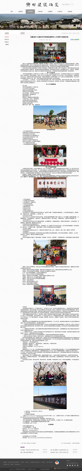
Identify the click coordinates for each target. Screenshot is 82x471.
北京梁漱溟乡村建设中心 (35, 462)
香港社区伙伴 (17, 464)
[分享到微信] (78, 39)
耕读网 (12, 464)
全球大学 (27, 462)
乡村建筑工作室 (6, 464)
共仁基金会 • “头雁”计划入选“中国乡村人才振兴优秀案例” (31, 449)
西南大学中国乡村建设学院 (13, 462)
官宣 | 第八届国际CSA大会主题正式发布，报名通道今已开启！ (62, 449)
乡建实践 (74, 33)
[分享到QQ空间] (72, 39)
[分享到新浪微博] (74, 39)
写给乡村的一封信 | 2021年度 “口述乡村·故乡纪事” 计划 (61, 452)
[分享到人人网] (77, 39)
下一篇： (70, 443)
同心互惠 (43, 462)
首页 (12, 11)
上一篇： (28, 443)
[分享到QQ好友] (67, 465)
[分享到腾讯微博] (75, 39)
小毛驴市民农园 (49, 462)
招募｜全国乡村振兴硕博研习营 (26, 452)
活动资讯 (77, 33)
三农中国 (22, 462)
